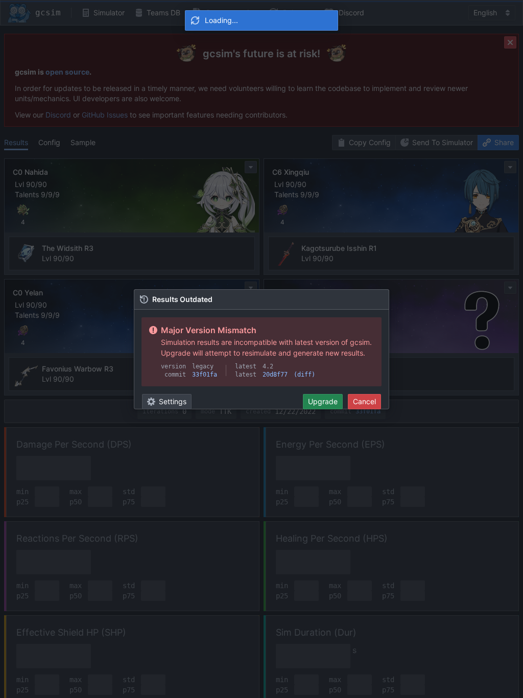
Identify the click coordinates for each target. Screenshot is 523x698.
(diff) (304, 374)
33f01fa (204, 374)
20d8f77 (275, 374)
